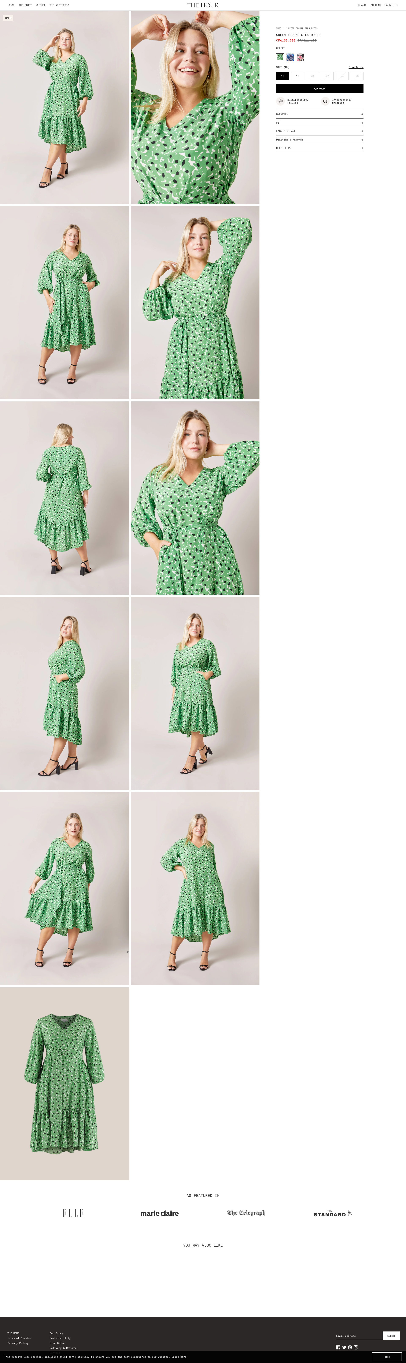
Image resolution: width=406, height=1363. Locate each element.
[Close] (276, 631)
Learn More (179, 1356)
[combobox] (140, 680)
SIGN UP (203, 722)
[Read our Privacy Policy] (271, 703)
